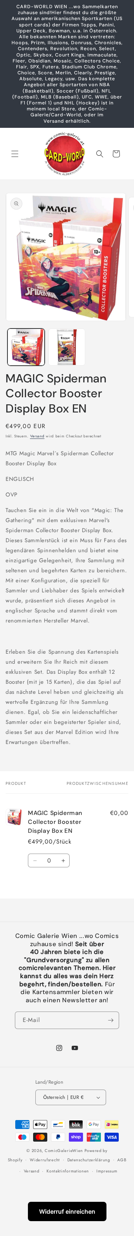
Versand (37, 436)
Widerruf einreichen (67, 1211)
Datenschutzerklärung (88, 1160)
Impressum (107, 1171)
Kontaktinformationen (68, 1171)
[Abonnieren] (110, 1020)
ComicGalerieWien (64, 1151)
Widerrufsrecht (45, 1160)
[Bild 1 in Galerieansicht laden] (26, 347)
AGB (121, 1160)
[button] (15, 154)
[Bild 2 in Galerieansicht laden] (67, 347)
